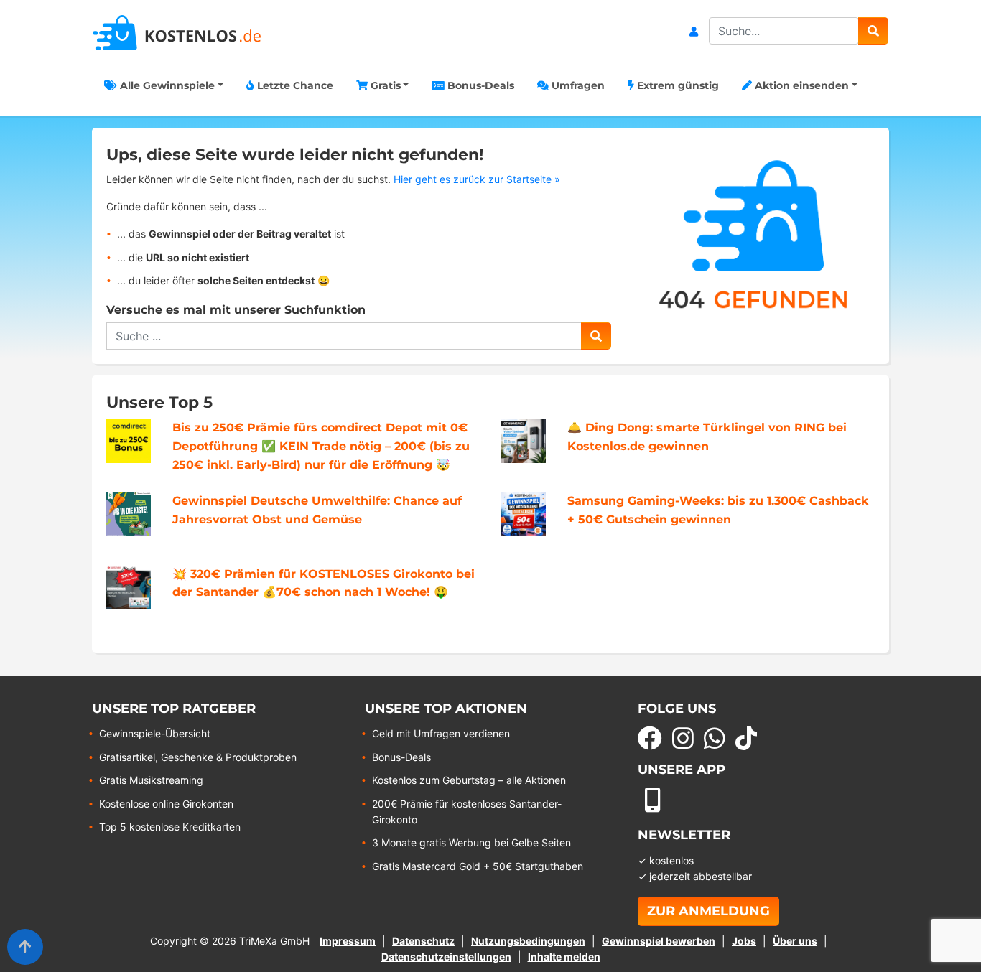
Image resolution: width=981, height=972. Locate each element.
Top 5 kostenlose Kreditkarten (170, 827)
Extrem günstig (676, 85)
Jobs (744, 941)
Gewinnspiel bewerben (658, 941)
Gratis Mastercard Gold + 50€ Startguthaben (477, 866)
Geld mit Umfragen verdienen (441, 733)
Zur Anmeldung (708, 911)
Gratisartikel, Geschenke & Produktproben (198, 757)
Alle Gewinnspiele (166, 85)
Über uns (795, 941)
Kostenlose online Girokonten (166, 804)
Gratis (384, 85)
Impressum (348, 941)
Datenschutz (423, 941)
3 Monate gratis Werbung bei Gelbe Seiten (471, 842)
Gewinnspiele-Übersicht (154, 733)
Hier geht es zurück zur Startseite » (477, 179)
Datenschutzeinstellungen (446, 956)
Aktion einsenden (800, 85)
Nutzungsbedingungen (528, 941)
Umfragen (577, 85)
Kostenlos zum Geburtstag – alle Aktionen (469, 780)
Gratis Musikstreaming (151, 780)
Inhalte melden (564, 956)
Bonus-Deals (479, 85)
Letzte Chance (293, 85)
